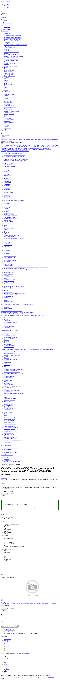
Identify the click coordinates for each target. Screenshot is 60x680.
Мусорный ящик (8, 380)
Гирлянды (6, 300)
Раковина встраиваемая (10, 424)
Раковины (6, 115)
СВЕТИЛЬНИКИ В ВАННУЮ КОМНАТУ (15, 45)
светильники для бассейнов (11, 218)
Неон (5, 278)
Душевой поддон (8, 405)
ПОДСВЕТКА (7, 53)
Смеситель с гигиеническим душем (13, 440)
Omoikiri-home (7, 397)
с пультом (6, 170)
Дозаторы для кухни (9, 400)
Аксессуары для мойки (10, 398)
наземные (6, 210)
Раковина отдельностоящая (11, 427)
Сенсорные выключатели (10, 322)
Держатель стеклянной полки (12, 372)
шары (5, 171)
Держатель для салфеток (10, 370)
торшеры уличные (8, 221)
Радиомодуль (7, 320)
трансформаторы (8, 228)
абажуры (6, 226)
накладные (7, 250)
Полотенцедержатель (9, 353)
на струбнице (7, 182)
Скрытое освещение (9, 345)
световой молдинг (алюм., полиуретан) (14, 268)
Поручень (6, 358)
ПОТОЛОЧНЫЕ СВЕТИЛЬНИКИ (13, 39)
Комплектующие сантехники (11, 111)
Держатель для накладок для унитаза (13, 369)
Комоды (6, 87)
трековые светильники (10, 256)
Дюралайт (6, 275)
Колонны (6, 340)
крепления (6, 231)
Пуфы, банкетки (8, 84)
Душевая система (8, 109)
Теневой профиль (8, 73)
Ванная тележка (8, 391)
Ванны (5, 108)
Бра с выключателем (9, 166)
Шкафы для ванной (9, 422)
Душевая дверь (8, 404)
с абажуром (7, 243)
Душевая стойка (8, 431)
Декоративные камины (10, 335)
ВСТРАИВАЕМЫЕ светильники (12, 35)
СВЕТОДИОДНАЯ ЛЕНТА (11, 54)
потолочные (7, 196)
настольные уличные (9, 222)
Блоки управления (9, 94)
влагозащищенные (9, 252)
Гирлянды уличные (9, 214)
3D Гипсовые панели (9, 63)
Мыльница (7, 365)
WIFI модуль (7, 234)
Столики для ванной (9, 417)
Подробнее (51, 677)
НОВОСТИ (7, 640)
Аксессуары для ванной (10, 105)
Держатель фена (8, 360)
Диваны (6, 80)
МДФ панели (7, 64)
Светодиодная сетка (9, 282)
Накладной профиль (9, 76)
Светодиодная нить (9, 281)
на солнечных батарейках (10, 215)
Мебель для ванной (9, 114)
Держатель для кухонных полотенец (13, 395)
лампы (5, 225)
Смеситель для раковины (10, 437)
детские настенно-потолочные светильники (15, 293)
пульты (6, 229)
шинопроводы (7, 258)
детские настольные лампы (11, 294)
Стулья (5, 83)
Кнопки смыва (8, 442)
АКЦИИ (6, 643)
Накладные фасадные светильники (13, 287)
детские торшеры (8, 296)
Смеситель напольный (10, 438)
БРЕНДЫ (6, 641)
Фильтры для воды (9, 119)
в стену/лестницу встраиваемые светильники (16, 159)
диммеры (6, 232)
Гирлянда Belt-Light (9, 272)
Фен (5, 389)
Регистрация (7, 27)
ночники (6, 297)
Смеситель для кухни (9, 435)
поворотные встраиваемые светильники (14, 155)
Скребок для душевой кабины (12, 386)
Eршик (5, 363)
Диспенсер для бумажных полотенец (13, 373)
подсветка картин (8, 265)
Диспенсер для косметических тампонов (14, 374)
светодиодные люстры (10, 247)
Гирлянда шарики (8, 274)
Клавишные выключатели (11, 318)
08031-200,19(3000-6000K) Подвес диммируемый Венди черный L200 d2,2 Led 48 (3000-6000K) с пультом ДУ (30, 603)
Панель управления (9, 236)
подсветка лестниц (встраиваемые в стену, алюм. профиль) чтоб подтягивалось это (26, 267)
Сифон (5, 415)
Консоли (6, 90)
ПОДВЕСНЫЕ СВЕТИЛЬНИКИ (12, 38)
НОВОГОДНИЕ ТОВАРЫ (11, 59)
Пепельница (7, 383)
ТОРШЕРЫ (7, 42)
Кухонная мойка (8, 112)
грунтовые (6, 211)
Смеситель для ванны (9, 434)
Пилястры (6, 341)
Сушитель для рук (8, 387)
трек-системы (7, 261)
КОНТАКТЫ (7, 639)
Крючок (6, 356)
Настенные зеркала (9, 69)
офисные (6, 178)
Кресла (6, 81)
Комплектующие (8, 276)
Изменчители (7, 401)
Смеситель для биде (9, 433)
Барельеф (6, 307)
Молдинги (6, 333)
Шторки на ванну (8, 409)
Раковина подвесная (9, 429)
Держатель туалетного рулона (12, 355)
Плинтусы (6, 342)
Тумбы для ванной (9, 420)
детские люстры (8, 292)
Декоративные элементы (10, 337)
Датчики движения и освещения (12, 235)
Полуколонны (7, 344)
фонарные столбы (8, 213)
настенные (6, 195)
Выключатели (7, 128)
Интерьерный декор (9, 101)
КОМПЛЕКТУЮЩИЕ (10, 47)
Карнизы (6, 334)
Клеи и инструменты (9, 338)
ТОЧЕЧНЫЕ (7, 50)
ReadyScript (26, 653)
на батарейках (7, 179)
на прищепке (7, 181)
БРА (5, 36)
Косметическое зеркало (10, 379)
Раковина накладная (9, 426)
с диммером (7, 184)
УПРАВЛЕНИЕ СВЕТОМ (11, 60)
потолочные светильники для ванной (14, 200)
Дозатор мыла (7, 362)
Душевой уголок (8, 407)
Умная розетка (7, 327)
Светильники (7, 460)
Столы (5, 85)
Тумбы (5, 88)
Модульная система (9, 326)
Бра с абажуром (8, 164)
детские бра (7, 290)
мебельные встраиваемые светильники (14, 156)
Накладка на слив (8, 413)
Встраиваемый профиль (10, 74)
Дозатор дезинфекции (9, 376)
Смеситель (6, 116)
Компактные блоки (9, 324)
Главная (6, 457)
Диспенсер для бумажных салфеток (13, 393)
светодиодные (7, 168)
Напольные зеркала (9, 70)
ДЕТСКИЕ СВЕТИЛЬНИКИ (11, 57)
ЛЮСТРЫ (6, 49)
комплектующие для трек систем (12, 257)
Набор (5, 382)
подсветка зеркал (8, 264)
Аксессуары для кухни (10, 107)
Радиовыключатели (9, 92)
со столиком (7, 190)
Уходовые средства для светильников (14, 238)
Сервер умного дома (9, 97)
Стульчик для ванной (9, 419)
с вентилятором (8, 245)
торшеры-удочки (8, 192)
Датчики (6, 95)
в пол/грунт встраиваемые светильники (14, 157)
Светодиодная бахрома (10, 279)
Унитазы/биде (7, 118)
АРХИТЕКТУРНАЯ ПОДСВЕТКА (13, 56)
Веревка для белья (8, 367)
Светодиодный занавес (10, 283)
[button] (1, 134)
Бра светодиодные (9, 163)
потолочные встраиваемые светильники (14, 153)
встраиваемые (7, 201)
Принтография (8, 308)
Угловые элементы (9, 347)
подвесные (7, 206)
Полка (5, 366)
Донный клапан (8, 412)
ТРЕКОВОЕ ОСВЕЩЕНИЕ (11, 52)
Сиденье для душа (8, 384)
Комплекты (7, 98)
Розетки (6, 126)
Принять (3, 678)
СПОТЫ (6, 43)
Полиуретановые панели (10, 66)
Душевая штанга (8, 377)
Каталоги (6, 459)
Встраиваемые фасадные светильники (14, 286)
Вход (5, 25)
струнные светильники (10, 260)
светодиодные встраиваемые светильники (15, 160)
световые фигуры (8, 301)
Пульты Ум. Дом (8, 449)
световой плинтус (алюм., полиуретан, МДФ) (16, 269)
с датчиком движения (9, 217)
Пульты (6, 319)
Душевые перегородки (10, 408)
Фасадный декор (8, 102)
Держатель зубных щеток (10, 359)
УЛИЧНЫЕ (7, 46)
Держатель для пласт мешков (11, 390)
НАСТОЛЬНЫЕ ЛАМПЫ (11, 40)
